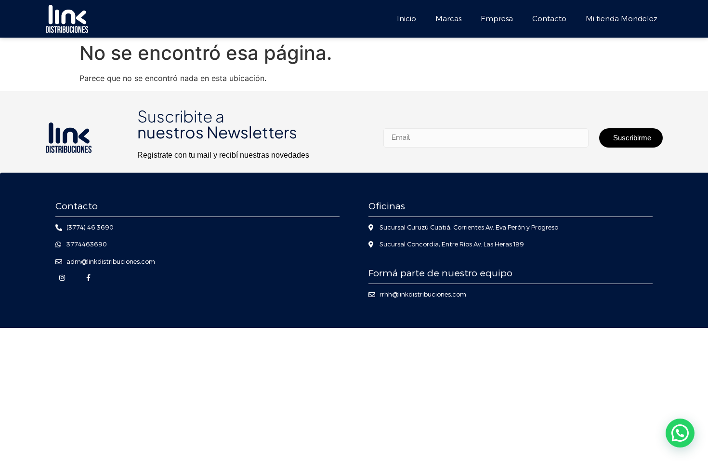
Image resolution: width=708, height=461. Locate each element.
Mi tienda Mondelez (621, 18)
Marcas (448, 18)
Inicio (406, 18)
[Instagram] (62, 278)
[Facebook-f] (88, 278)
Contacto (549, 18)
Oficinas (386, 206)
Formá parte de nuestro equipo (440, 273)
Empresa (497, 18)
